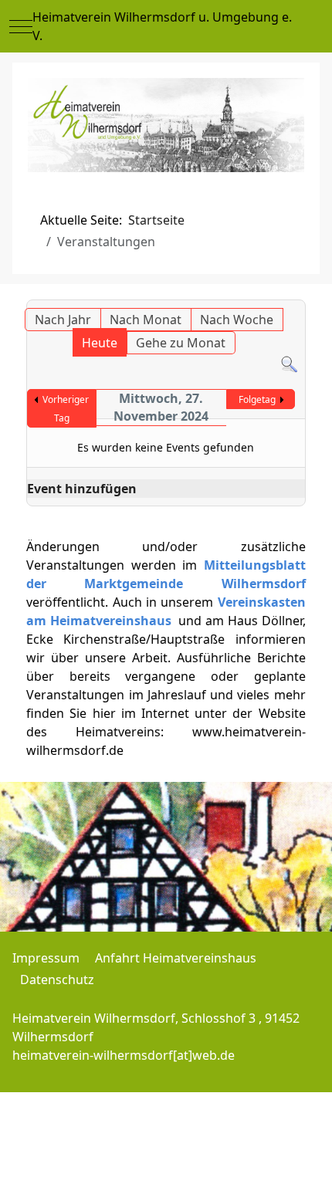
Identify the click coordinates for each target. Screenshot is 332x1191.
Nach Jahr (63, 319)
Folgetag (257, 399)
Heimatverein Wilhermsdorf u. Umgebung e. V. (162, 26)
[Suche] (289, 363)
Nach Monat (145, 319)
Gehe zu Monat (180, 342)
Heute (99, 342)
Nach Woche (236, 319)
